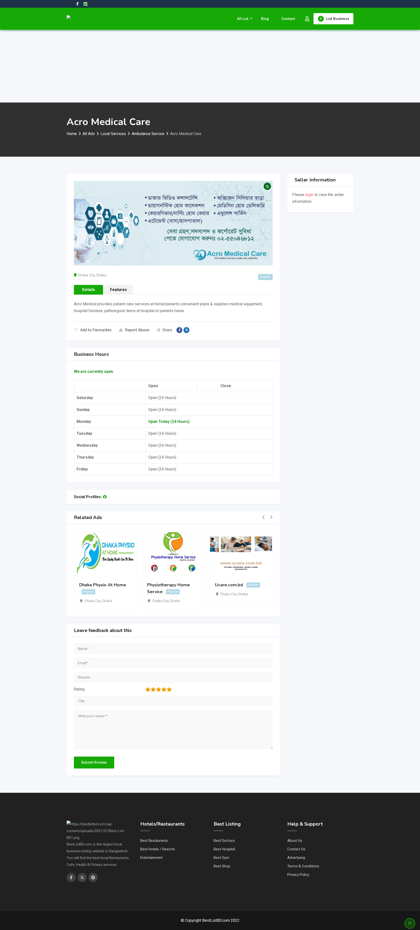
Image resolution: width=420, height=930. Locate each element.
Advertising (296, 857)
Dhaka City (86, 275)
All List (242, 19)
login (309, 194)
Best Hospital (224, 849)
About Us (294, 840)
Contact (288, 19)
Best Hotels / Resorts (157, 849)
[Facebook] (105, 497)
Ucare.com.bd (229, 585)
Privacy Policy (298, 874)
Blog (265, 19)
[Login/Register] (307, 18)
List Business (337, 19)
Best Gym (221, 857)
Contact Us (296, 849)
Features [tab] (118, 289)
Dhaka (101, 275)
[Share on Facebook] (179, 330)
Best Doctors (224, 840)
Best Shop (222, 866)
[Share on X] (186, 330)
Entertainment (151, 857)
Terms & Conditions (303, 866)
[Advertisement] (210, 66)
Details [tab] (88, 289)
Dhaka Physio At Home (102, 585)
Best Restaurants (154, 840)
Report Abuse (137, 330)
